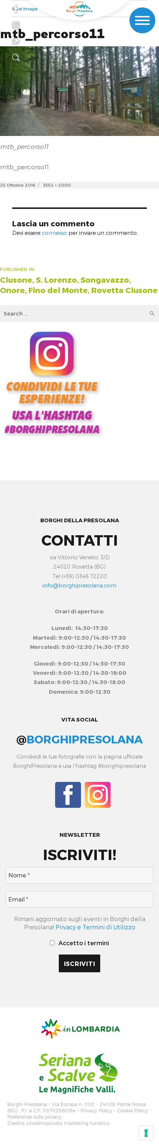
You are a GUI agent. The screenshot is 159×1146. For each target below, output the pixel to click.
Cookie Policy (132, 1110)
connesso (54, 233)
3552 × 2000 (57, 184)
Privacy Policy (96, 1110)
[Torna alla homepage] (79, 9)
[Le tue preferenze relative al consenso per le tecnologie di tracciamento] (146, 1133)
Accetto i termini (83, 942)
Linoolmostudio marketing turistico (68, 1123)
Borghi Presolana (27, 1104)
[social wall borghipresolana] (52, 382)
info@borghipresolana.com (79, 585)
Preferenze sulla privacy (34, 1117)
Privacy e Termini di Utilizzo (95, 926)
